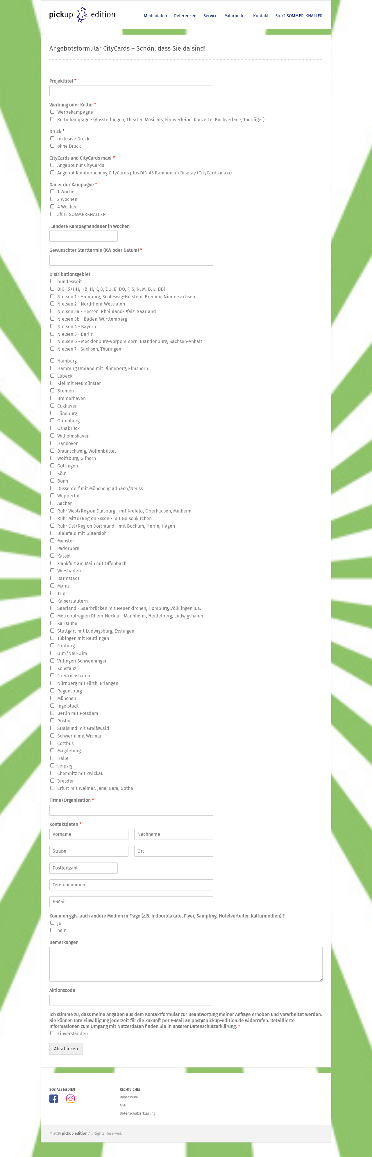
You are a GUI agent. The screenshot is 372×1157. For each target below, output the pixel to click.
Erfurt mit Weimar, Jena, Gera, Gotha (95, 788)
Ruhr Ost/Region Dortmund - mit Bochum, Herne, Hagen (116, 526)
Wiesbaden (69, 571)
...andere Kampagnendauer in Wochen (89, 226)
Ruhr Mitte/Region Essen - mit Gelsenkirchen (104, 518)
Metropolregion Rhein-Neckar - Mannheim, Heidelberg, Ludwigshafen (130, 616)
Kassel (64, 556)
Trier (62, 593)
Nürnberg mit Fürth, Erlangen (87, 683)
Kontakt (261, 15)
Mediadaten (155, 15)
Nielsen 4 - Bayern (76, 326)
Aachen (65, 503)
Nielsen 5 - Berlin (75, 334)
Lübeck (64, 376)
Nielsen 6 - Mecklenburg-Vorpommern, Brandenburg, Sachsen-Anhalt (129, 341)
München (66, 698)
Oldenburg (68, 421)
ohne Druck (69, 146)
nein (62, 930)
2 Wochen (67, 199)
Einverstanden (72, 1033)
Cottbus (65, 743)
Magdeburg (69, 751)
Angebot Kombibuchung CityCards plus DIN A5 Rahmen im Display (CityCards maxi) (144, 173)
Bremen (65, 391)
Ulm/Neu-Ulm (72, 653)
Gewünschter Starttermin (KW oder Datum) (95, 250)
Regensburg (69, 691)
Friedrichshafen (73, 676)
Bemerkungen (63, 942)
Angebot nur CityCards (80, 165)
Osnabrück (68, 428)
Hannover (67, 443)
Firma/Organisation (71, 800)
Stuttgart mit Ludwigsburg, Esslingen (95, 631)
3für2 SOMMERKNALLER (81, 214)
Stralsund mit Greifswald (83, 728)
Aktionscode (62, 990)
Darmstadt (68, 578)
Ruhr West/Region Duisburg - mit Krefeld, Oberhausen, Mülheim (124, 511)
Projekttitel (62, 81)
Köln (62, 473)
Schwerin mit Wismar (79, 736)
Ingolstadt (68, 706)
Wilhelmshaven (73, 436)
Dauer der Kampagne (73, 185)
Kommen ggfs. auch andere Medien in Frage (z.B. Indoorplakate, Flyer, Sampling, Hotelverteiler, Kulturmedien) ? (167, 916)
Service (210, 15)
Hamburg (67, 361)
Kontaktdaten (65, 824)
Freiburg (66, 646)
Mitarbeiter (235, 15)
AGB (123, 1105)
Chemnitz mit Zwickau (80, 773)
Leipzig (64, 766)
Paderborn (68, 548)
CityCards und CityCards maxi (82, 158)
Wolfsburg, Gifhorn (76, 458)
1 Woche (65, 191)
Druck (57, 131)
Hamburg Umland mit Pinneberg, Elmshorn (102, 368)
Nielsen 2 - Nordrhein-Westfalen (91, 304)
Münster (65, 541)
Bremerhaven (71, 398)
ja (59, 923)
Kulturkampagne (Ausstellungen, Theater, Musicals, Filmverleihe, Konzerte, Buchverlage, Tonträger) (160, 119)
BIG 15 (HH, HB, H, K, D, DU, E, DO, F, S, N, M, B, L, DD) (111, 289)
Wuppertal (68, 496)
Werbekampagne (75, 112)
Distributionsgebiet (69, 274)
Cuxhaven (67, 406)
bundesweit (69, 281)
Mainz (63, 586)
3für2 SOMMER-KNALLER (299, 15)
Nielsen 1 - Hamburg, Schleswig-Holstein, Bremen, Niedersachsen (126, 296)
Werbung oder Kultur (72, 105)
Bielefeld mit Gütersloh (82, 533)
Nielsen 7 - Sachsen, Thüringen (89, 349)
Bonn (62, 481)
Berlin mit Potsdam (77, 713)
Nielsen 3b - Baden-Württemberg (92, 319)
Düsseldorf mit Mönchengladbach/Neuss (100, 488)
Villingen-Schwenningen (82, 661)
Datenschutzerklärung (137, 1113)
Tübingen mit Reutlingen (83, 638)
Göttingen (67, 466)
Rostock (65, 721)
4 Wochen (67, 207)
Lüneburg (67, 413)
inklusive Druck (73, 139)
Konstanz (66, 668)
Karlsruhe (67, 623)
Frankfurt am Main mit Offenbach (91, 563)
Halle (63, 758)
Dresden (66, 781)
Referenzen (185, 15)
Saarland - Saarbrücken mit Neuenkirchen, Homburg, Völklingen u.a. (129, 608)
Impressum (129, 1097)
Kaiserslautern (72, 601)
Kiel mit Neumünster (79, 383)
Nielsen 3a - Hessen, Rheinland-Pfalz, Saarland (106, 311)
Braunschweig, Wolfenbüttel (86, 451)
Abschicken (66, 1048)
